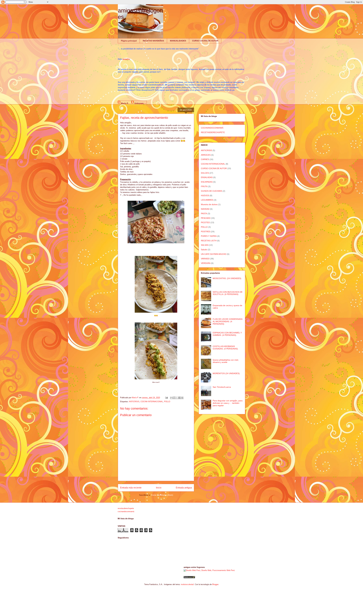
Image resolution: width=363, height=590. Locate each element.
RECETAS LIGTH (209, 240)
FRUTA (204, 186)
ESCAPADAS (207, 182)
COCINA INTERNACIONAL (152, 401)
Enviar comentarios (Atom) (162, 495)
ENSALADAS (207, 177)
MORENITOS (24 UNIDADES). (226, 373)
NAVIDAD (205, 209)
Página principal (129, 41)
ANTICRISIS (134, 401)
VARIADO (205, 258)
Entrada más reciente (131, 487)
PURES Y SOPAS (209, 236)
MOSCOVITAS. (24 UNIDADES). (227, 278)
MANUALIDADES (178, 41)
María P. (124, 103)
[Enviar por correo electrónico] (171, 397)
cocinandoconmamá (126, 511)
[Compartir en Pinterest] (182, 397)
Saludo (204, 249)
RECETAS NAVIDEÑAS (153, 41)
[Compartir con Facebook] (179, 397)
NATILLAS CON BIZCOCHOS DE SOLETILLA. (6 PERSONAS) (227, 293)
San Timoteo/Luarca (222, 387)
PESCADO (205, 218)
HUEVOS (205, 195)
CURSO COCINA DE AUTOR (205, 41)
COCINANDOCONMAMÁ (212, 128)
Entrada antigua (184, 487)
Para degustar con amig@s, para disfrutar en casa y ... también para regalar (227, 403)
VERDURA (205, 263)
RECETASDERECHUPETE (213, 132)
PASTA (204, 213)
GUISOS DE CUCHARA (211, 191)
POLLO (167, 401)
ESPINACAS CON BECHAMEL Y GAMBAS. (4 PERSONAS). (227, 334)
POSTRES (205, 231)
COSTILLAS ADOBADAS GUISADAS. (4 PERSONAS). (225, 347)
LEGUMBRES (207, 200)
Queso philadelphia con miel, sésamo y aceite (226, 361)
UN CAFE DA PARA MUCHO (213, 254)
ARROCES (206, 155)
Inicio (158, 487)
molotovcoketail (187, 584)
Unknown (139, 103)
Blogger (215, 584)
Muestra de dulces (209, 204)
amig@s (126, 59)
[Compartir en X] (176, 397)
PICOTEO (205, 222)
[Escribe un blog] (174, 397)
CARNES (205, 159)
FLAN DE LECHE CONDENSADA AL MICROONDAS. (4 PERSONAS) (227, 321)
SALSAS (204, 245)
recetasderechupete (126, 508)
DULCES (205, 173)
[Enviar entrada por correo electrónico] (166, 398)
